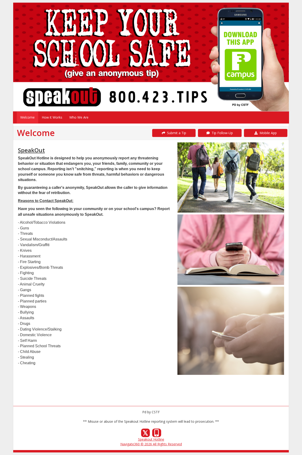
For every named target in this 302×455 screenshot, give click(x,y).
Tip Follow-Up (221, 133)
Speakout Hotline (151, 439)
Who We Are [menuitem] (78, 117)
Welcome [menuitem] (27, 117)
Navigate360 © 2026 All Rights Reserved (151, 444)
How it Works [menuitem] (52, 117)
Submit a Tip (175, 133)
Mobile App (267, 133)
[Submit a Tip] (151, 56)
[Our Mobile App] (156, 434)
